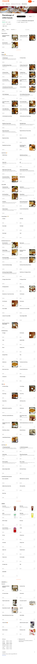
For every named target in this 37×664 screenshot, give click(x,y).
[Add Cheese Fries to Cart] (17, 405)
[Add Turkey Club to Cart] (17, 166)
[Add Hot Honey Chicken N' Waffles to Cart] (17, 276)
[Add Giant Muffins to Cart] (34, 619)
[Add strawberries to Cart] (17, 380)
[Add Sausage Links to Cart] (34, 351)
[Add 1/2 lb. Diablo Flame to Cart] (17, 113)
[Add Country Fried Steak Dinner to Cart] (34, 213)
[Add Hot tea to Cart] (17, 539)
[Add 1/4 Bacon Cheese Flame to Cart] (34, 39)
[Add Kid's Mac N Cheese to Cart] (34, 473)
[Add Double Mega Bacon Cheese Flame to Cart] (34, 149)
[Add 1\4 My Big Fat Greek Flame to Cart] (34, 83)
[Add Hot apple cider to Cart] (17, 568)
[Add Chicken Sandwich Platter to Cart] (34, 173)
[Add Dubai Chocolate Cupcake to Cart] (34, 626)
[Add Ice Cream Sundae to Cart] (17, 597)
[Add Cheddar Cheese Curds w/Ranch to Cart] (17, 426)
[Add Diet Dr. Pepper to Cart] (17, 524)
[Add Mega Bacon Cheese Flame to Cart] (17, 127)
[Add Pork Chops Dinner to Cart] (17, 198)
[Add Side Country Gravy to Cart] (17, 373)
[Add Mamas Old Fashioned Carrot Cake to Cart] (17, 619)
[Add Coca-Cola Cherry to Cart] (17, 532)
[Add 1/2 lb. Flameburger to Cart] (17, 98)
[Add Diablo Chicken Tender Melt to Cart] (17, 173)
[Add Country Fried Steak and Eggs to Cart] (17, 269)
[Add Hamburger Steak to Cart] (17, 191)
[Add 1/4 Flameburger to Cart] (17, 62)
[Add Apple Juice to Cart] (17, 553)
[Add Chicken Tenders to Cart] (17, 213)
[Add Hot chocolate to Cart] (34, 561)
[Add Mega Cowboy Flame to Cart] (17, 134)
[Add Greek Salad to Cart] (17, 237)
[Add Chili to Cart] (34, 237)
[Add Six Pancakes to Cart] (34, 305)
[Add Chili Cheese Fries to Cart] (34, 405)
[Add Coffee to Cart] (34, 532)
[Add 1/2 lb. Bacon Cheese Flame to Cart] (17, 105)
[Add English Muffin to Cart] (34, 344)
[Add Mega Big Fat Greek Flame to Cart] (17, 149)
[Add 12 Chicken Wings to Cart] (17, 390)
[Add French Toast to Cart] (34, 290)
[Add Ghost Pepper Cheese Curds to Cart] (34, 419)
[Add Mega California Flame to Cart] (34, 142)
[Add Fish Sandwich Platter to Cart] (17, 181)
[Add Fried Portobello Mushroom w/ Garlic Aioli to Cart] (34, 426)
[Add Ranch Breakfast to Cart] (17, 47)
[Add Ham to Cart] (34, 358)
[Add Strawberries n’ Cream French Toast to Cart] (17, 298)
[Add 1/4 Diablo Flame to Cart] (34, 76)
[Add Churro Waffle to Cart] (17, 312)
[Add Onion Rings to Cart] (17, 397)
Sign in (33, 1)
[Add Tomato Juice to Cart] (17, 561)
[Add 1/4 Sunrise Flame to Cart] (17, 76)
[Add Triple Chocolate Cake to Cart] (17, 604)
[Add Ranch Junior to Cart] (34, 247)
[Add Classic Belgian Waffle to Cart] (34, 320)
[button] (3, 29)
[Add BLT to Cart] (34, 166)
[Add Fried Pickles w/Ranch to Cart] (17, 434)
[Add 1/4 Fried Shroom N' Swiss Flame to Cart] (17, 91)
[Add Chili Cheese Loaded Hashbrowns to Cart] (17, 419)
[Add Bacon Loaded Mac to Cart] (17, 482)
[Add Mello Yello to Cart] (34, 517)
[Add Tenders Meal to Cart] (17, 458)
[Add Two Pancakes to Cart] (34, 298)
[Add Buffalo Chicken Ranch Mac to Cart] (17, 490)
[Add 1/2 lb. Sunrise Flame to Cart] (34, 105)
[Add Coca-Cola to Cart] (17, 510)
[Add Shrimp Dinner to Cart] (34, 198)
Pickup (21, 16)
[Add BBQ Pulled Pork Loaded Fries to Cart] (17, 412)
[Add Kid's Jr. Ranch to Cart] (34, 465)
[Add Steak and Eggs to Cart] (17, 254)
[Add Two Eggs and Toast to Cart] (34, 283)
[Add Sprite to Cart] (17, 517)
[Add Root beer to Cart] (34, 524)
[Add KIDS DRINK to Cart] (17, 575)
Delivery (30, 16)
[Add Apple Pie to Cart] (34, 612)
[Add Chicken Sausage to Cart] (34, 380)
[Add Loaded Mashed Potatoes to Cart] (17, 441)
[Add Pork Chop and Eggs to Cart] (17, 261)
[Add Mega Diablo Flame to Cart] (34, 127)
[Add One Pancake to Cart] (34, 337)
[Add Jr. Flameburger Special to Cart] (17, 451)
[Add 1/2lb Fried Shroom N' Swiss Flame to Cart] (34, 120)
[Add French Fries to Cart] (34, 397)
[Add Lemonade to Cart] (17, 546)
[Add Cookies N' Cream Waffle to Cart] (17, 320)
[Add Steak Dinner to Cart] (34, 191)
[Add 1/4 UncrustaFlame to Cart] (34, 91)
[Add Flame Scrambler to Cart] (17, 465)
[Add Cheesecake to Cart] (34, 597)
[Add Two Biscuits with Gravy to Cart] (34, 366)
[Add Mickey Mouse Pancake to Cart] (34, 458)
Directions (4, 655)
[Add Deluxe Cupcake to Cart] (17, 634)
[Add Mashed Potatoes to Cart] (34, 434)
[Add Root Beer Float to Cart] (34, 590)
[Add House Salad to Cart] (17, 230)
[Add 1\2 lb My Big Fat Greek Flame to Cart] (17, 120)
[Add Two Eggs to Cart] (17, 337)
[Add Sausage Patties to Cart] (17, 358)
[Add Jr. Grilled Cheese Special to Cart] (34, 451)
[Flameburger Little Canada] (5, 1)
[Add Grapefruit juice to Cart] (34, 553)
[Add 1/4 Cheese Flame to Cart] (34, 62)
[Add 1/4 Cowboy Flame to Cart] (17, 83)
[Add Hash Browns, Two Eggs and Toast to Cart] (34, 276)
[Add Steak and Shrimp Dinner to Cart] (34, 205)
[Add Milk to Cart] (34, 568)
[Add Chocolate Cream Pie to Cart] (34, 604)
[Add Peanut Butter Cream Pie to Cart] (17, 612)
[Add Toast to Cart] (17, 344)
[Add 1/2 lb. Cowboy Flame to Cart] (34, 113)
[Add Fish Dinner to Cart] (17, 205)
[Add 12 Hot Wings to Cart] (34, 390)
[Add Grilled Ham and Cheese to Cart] (34, 159)
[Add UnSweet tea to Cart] (34, 539)
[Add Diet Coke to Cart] (34, 510)
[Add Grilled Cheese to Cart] (17, 159)
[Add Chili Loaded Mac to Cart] (34, 490)
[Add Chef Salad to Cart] (34, 230)
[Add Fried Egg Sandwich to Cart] (17, 290)
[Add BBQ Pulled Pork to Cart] (34, 181)
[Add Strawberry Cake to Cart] (34, 634)
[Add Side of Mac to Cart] (17, 497)
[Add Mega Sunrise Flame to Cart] (17, 142)
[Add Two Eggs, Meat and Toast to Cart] (17, 283)
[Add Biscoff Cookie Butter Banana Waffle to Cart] (17, 327)
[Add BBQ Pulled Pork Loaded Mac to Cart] (34, 482)
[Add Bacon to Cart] (17, 351)
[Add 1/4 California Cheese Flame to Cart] (17, 69)
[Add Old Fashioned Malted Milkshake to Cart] (17, 39)
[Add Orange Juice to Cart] (34, 546)
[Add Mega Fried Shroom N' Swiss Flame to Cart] (34, 134)
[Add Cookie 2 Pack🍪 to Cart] (17, 626)
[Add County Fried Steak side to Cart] (34, 373)
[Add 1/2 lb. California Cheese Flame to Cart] (34, 98)
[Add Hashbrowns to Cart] (17, 366)
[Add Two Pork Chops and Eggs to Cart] (34, 261)
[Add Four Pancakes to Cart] (17, 305)
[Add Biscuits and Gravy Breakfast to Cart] (34, 254)
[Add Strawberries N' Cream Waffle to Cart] (34, 312)
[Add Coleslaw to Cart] (17, 222)
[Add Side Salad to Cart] (34, 222)
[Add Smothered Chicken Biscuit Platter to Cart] (34, 269)
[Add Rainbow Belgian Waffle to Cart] (17, 473)
